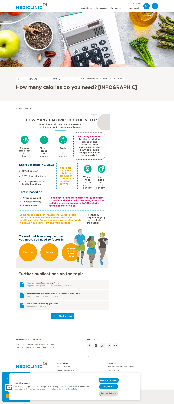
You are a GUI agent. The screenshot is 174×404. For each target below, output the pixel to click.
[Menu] (155, 6)
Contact (137, 4)
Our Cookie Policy (71, 389)
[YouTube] (115, 345)
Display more (65, 316)
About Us (112, 363)
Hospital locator (63, 367)
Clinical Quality (113, 370)
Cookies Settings (108, 393)
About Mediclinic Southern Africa (121, 367)
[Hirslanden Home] (36, 365)
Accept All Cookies (108, 380)
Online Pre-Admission (65, 370)
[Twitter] (102, 345)
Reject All (108, 386)
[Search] (146, 6)
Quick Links (62, 363)
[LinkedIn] (109, 345)
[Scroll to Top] (88, 356)
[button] (9, 387)
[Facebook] (89, 345)
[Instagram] (96, 345)
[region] (74, 386)
